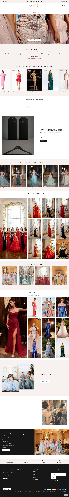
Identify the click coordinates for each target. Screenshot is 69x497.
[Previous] (2, 422)
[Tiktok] (6, 1)
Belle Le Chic (6, 491)
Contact (34, 477)
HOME (3, 9)
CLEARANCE (35, 12)
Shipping (34, 471)
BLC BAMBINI (15, 9)
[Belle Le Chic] (34, 5)
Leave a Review (35, 479)
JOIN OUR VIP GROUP (45, 381)
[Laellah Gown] (50, 176)
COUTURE (20, 9)
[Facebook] (2, 1)
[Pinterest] (5, 1)
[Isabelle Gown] (34, 176)
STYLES (32, 9)
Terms (34, 474)
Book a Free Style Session (37, 469)
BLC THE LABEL (8, 9)
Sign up (53, 477)
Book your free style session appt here (8, 445)
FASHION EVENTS (44, 9)
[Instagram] (3, 1)
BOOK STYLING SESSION (63, 9)
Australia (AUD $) (63, 1)
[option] (34, 412)
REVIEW (56, 9)
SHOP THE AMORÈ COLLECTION (34, 39)
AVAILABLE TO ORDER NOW (34, 196)
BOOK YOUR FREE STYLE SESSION (34, 1)
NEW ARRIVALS (26, 9)
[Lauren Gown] (18, 176)
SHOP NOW (43, 140)
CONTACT (51, 9)
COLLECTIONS (37, 9)
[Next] (5, 422)
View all (34, 67)
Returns (34, 473)
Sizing (34, 476)
